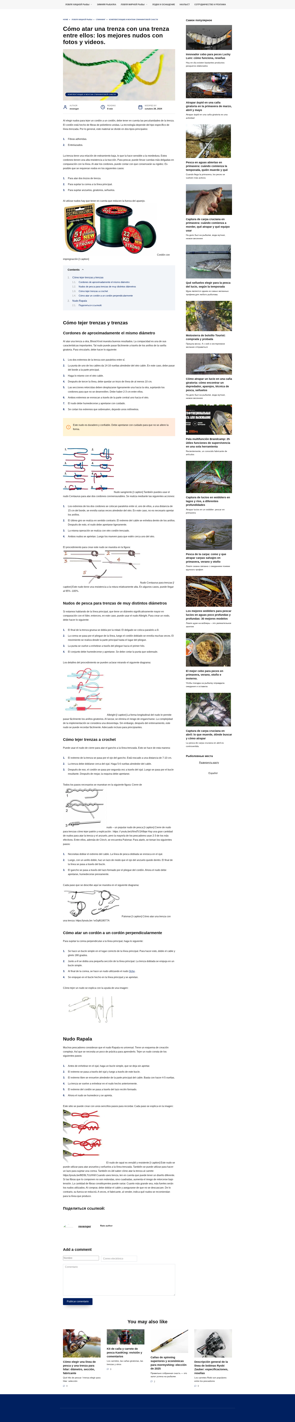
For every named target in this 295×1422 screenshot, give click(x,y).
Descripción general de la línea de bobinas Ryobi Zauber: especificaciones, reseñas (211, 1367)
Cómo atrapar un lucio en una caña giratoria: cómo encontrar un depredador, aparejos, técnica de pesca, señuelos (209, 384)
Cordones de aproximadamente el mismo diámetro (104, 282)
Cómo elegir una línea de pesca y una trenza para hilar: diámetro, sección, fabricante (79, 1367)
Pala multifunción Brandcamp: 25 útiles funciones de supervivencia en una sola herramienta (208, 443)
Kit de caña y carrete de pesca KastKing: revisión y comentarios (124, 1352)
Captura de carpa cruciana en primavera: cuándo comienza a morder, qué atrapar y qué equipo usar (208, 225)
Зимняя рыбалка (106, 4)
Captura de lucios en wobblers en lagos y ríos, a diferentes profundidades (208, 501)
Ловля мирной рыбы (133, 4)
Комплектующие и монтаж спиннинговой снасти (92, 94)
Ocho (132, 971)
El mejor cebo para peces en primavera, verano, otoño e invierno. (204, 674)
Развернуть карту (209, 762)
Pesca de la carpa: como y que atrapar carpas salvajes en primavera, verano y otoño (206, 558)
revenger (84, 1226)
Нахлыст (185, 4)
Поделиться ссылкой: (90, 305)
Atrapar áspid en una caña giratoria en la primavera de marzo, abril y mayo (209, 106)
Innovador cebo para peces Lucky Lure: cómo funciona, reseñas (208, 56)
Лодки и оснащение (163, 4)
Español (212, 773)
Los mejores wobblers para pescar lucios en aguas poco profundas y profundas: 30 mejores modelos (208, 614)
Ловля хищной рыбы (77, 4)
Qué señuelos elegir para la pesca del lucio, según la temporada (208, 284)
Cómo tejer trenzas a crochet (93, 291)
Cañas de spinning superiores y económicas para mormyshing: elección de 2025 (169, 1363)
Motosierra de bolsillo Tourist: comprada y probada (205, 337)
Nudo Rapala (79, 301)
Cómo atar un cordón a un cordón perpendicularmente (106, 295)
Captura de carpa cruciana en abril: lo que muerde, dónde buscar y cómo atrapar (209, 734)
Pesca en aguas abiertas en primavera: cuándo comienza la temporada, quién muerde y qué (207, 166)
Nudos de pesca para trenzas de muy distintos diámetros (107, 286)
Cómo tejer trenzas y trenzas (87, 277)
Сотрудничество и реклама (210, 4)
